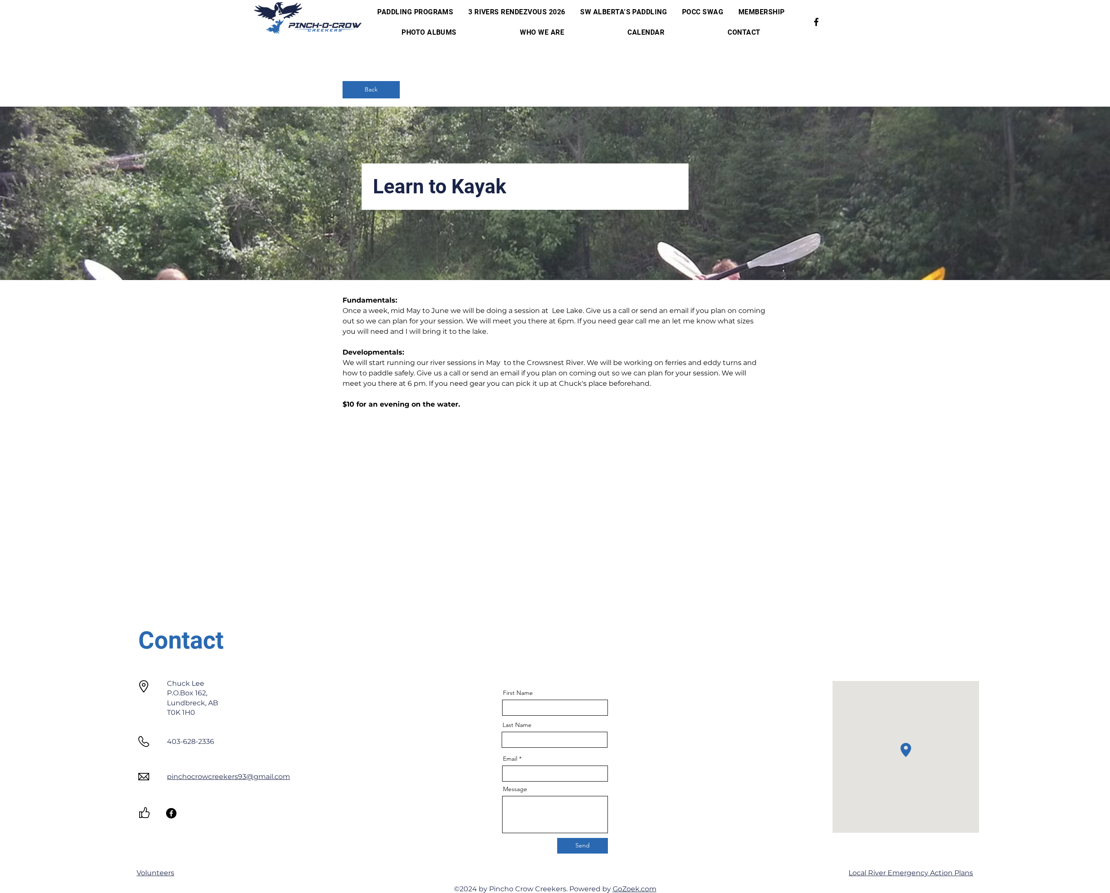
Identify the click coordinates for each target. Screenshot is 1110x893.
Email (510, 759)
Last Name (517, 725)
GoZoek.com (634, 889)
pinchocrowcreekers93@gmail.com (228, 776)
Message (515, 789)
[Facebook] (816, 21)
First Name (518, 693)
